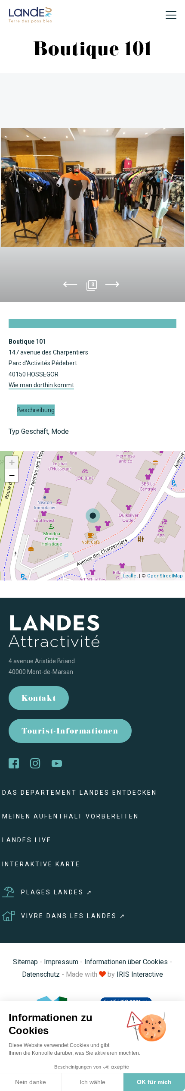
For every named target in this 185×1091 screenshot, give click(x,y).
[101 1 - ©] (92, 187)
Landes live (27, 840)
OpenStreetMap (165, 576)
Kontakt (39, 699)
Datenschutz (41, 974)
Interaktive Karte (41, 864)
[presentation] (70, 285)
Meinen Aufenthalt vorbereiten (70, 816)
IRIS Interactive (140, 974)
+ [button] (12, 462)
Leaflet (130, 576)
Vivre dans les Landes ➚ (73, 915)
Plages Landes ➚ (57, 892)
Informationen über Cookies (126, 962)
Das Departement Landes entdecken (79, 792)
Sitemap (25, 962)
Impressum (61, 962)
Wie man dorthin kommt (41, 385)
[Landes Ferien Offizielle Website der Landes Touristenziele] (30, 14)
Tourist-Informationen (70, 732)
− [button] (12, 475)
